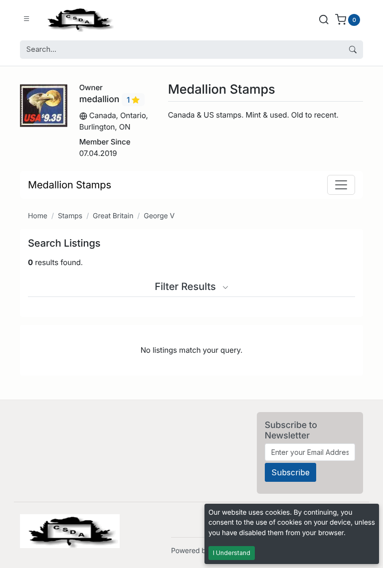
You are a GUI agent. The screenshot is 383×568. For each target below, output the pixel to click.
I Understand (231, 553)
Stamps (70, 216)
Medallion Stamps (69, 185)
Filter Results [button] (186, 286)
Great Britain (113, 216)
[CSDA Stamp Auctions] (78, 19)
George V (159, 216)
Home (37, 216)
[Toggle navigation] (341, 185)
